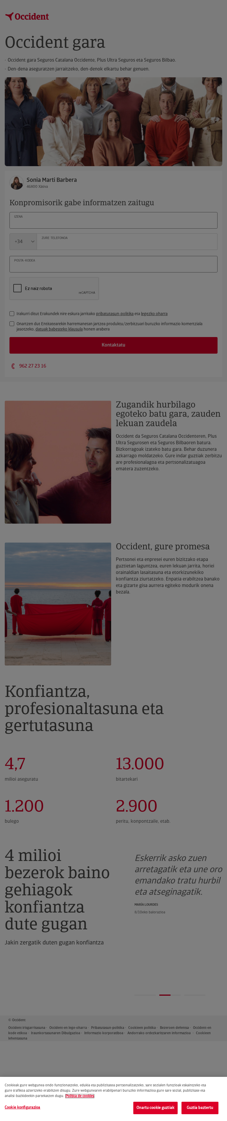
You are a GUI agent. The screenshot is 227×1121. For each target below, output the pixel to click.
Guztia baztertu (200, 1108)
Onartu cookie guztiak (155, 1108)
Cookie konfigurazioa (22, 1107)
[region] (113, 1099)
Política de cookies (80, 1096)
